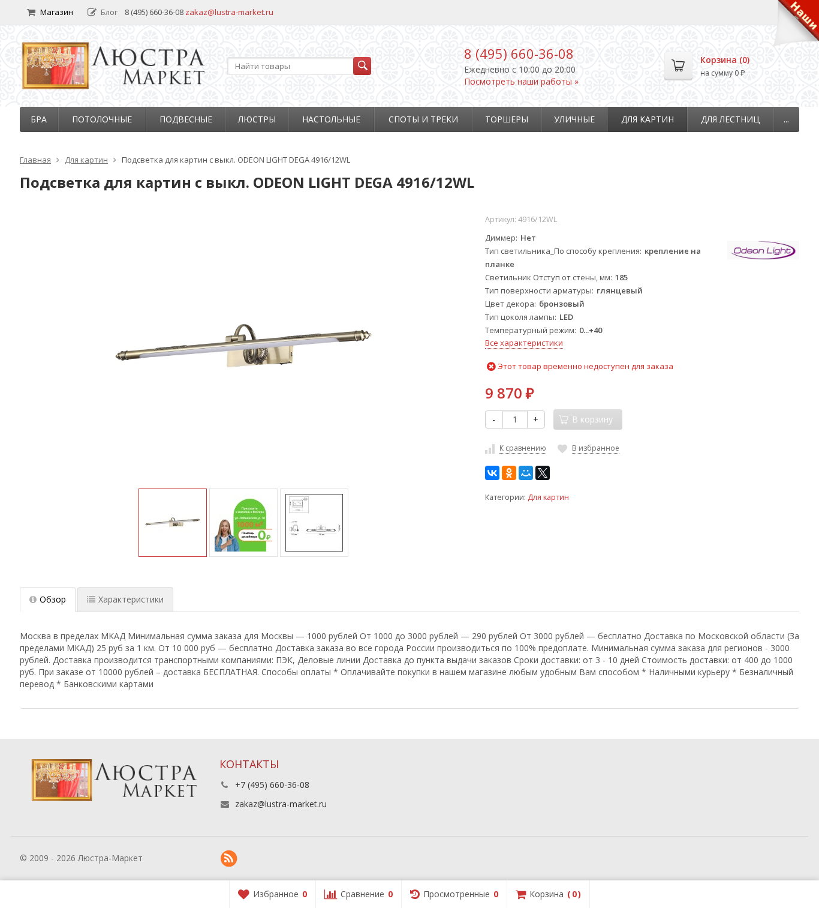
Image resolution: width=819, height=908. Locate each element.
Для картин (647, 119)
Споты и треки (423, 119)
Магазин (56, 12)
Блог (109, 12)
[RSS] (229, 858)
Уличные (574, 119)
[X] (542, 473)
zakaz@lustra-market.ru (229, 12)
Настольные (331, 119)
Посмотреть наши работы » (521, 81)
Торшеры (506, 119)
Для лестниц (730, 119)
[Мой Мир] (526, 473)
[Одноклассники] (509, 473)
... (786, 119)
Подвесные (185, 119)
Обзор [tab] (53, 599)
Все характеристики (524, 342)
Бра (39, 119)
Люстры (257, 119)
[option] (172, 523)
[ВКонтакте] (492, 473)
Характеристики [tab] (131, 599)
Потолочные (102, 119)
